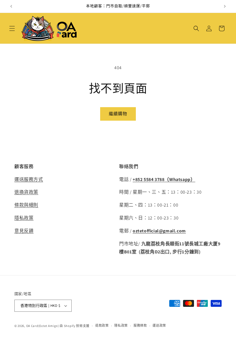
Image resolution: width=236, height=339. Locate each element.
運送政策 (159, 325)
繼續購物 (118, 113)
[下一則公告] (224, 6)
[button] (12, 28)
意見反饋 (23, 231)
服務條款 (140, 325)
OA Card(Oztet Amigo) (42, 326)
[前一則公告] (11, 6)
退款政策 (102, 325)
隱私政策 (23, 218)
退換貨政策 (26, 192)
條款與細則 (26, 205)
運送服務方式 (28, 179)
